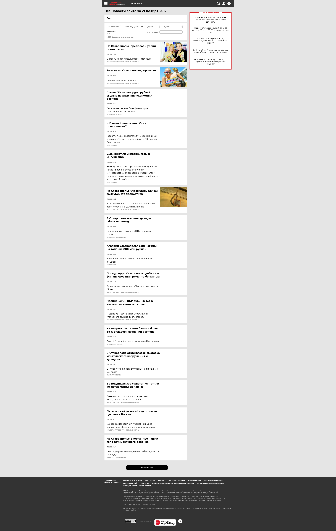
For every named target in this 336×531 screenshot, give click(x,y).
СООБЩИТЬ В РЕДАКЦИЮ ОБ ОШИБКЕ (137, 486)
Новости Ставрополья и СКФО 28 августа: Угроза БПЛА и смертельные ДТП (210, 30)
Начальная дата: (111, 32)
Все (109, 18)
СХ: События (111, 265)
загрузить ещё (147, 467)
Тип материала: (113, 27)
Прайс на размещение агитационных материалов (173, 483)
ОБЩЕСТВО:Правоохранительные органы (123, 62)
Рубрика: (149, 27)
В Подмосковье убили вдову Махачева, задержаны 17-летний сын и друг (210, 40)
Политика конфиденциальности (210, 483)
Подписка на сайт (130, 483)
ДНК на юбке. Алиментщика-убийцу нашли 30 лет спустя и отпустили (210, 51)
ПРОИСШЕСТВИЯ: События (116, 237)
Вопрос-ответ (112, 145)
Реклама (162, 480)
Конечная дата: (152, 32)
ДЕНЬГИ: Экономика (114, 114)
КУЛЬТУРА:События (114, 375)
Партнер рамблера (145, 521)
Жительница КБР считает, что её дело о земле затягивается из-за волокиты (210, 19)
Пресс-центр (150, 480)
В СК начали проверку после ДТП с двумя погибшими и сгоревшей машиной (210, 61)
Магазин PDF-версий (177, 480)
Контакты (145, 483)
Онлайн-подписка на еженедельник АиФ (205, 480)
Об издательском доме (132, 480)
